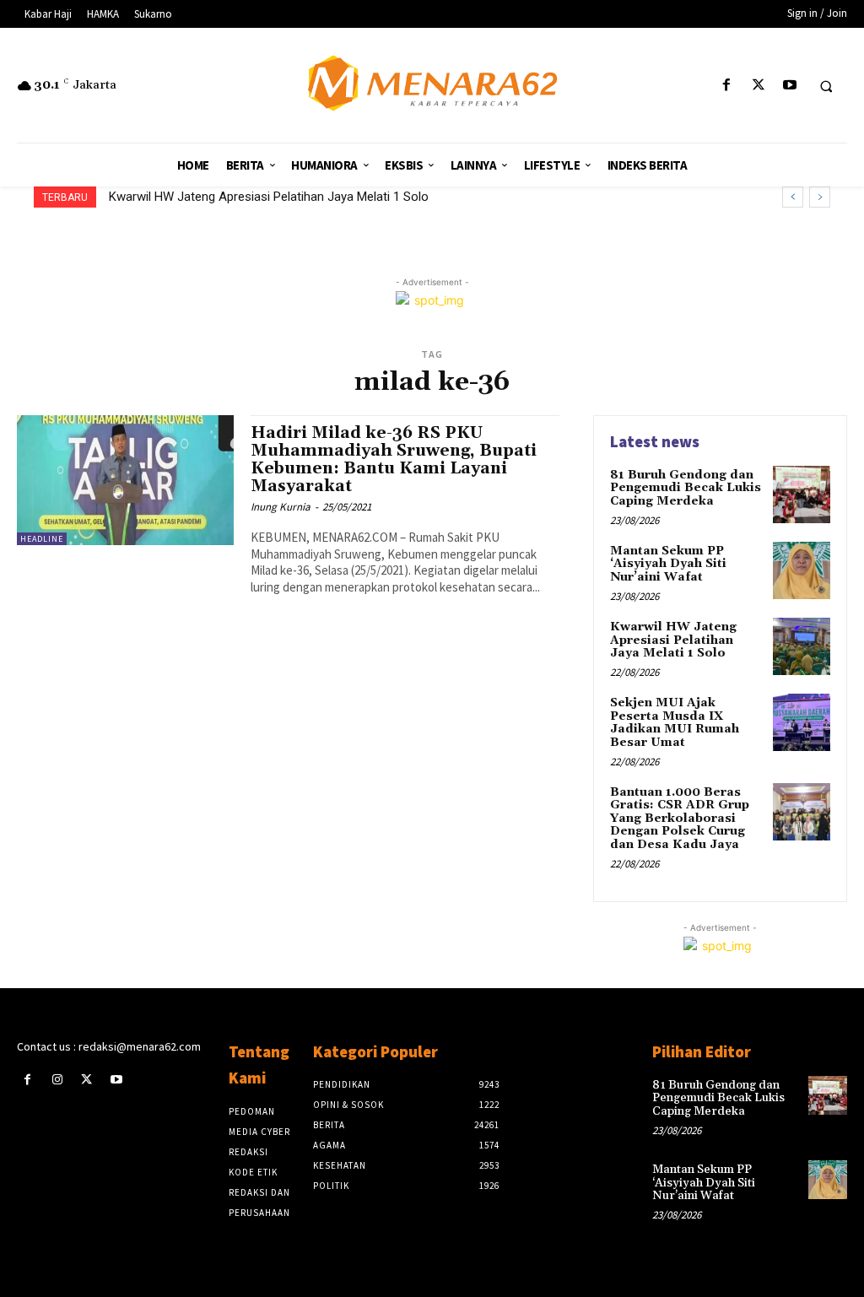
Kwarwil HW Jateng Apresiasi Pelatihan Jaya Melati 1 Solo (673, 640)
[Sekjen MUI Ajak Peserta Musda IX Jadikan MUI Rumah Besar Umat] (801, 722)
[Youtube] (789, 85)
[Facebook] (727, 85)
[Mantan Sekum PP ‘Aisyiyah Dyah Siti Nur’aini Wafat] (801, 570)
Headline (41, 538)
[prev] (792, 197)
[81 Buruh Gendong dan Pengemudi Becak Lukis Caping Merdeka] (801, 494)
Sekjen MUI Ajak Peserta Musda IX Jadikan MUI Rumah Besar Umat (306, 196)
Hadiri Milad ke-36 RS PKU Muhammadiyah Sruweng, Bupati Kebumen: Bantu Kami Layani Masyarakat (394, 459)
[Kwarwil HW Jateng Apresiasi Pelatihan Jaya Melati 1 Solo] (801, 646)
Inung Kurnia (280, 507)
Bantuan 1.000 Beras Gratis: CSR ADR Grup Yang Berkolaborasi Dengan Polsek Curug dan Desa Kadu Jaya (679, 818)
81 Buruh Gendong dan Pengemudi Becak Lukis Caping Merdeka (685, 488)
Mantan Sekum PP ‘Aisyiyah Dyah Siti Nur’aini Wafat (668, 564)
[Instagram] (57, 1079)
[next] (819, 197)
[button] (826, 86)
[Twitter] (758, 85)
